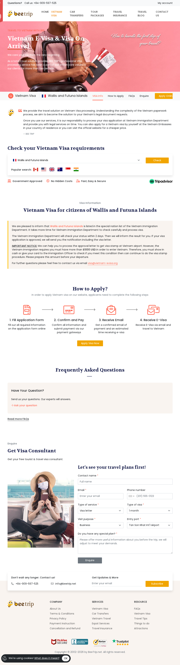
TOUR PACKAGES (97, 13)
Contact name (88, 475)
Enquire (144, 96)
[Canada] (35, 169)
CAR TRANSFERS (76, 13)
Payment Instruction (62, 623)
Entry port (134, 519)
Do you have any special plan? (97, 533)
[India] (76, 169)
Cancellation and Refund (65, 628)
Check (157, 160)
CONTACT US (162, 13)
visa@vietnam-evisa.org (103, 263)
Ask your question (25, 405)
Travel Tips (140, 618)
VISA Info (97, 96)
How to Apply (116, 96)
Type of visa (135, 504)
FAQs (132, 96)
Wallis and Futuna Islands (67, 96)
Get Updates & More (105, 577)
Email (82, 490)
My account (165, 3)
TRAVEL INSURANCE (120, 13)
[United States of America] (43, 169)
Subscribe (157, 583)
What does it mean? (46, 658)
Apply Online (166, 96)
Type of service (88, 504)
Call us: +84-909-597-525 (40, 3)
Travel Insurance (102, 628)
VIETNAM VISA (56, 13)
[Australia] (59, 169)
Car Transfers (100, 613)
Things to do (141, 623)
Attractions (141, 628)
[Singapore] (68, 169)
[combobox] (76, 160)
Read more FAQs (18, 419)
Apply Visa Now (90, 343)
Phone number (136, 490)
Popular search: (21, 169)
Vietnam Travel (101, 618)
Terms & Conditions (62, 613)
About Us (55, 608)
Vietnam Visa (25, 96)
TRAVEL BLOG (142, 13)
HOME (45, 12)
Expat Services (101, 623)
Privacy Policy (58, 618)
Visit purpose (86, 519)
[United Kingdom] (51, 169)
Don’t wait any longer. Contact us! (33, 577)
